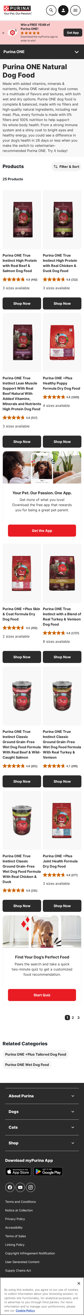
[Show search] (51, 10)
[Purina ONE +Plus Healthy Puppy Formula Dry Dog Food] (62, 342)
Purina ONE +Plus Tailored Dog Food (35, 1054)
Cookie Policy (25, 1310)
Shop (14, 1143)
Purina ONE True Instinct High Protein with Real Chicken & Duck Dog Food (60, 263)
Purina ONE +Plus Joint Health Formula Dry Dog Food (60, 861)
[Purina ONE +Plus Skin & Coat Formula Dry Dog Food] (22, 573)
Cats (13, 1127)
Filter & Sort (69, 166)
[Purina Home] (24, 10)
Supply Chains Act (18, 1270)
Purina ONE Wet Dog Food (27, 1064)
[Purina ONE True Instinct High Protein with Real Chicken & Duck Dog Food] (62, 219)
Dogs (14, 1111)
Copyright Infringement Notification (30, 1253)
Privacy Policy (15, 1219)
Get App (73, 32)
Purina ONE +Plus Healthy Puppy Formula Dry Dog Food (61, 383)
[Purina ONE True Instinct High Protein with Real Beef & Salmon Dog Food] (22, 219)
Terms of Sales (15, 1236)
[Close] (3, 32)
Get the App (42, 530)
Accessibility (14, 1227)
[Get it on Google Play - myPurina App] (48, 1171)
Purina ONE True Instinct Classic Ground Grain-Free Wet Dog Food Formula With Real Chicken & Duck (22, 869)
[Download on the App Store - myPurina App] (18, 1171)
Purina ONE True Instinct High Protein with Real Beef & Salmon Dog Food (20, 263)
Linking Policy (15, 1244)
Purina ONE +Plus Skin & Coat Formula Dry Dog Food (21, 614)
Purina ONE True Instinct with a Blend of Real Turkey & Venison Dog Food (62, 616)
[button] (22, 303)
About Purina (21, 1096)
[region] (42, 1296)
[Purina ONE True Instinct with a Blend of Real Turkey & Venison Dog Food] (62, 573)
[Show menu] (75, 10)
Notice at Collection (19, 1210)
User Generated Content (22, 1262)
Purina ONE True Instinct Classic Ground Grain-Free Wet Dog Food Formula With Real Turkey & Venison (62, 744)
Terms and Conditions (20, 1201)
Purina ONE (14, 51)
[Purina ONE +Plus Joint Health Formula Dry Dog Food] (62, 820)
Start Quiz (42, 995)
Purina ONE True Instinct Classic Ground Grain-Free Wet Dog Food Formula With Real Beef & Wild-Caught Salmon (22, 744)
